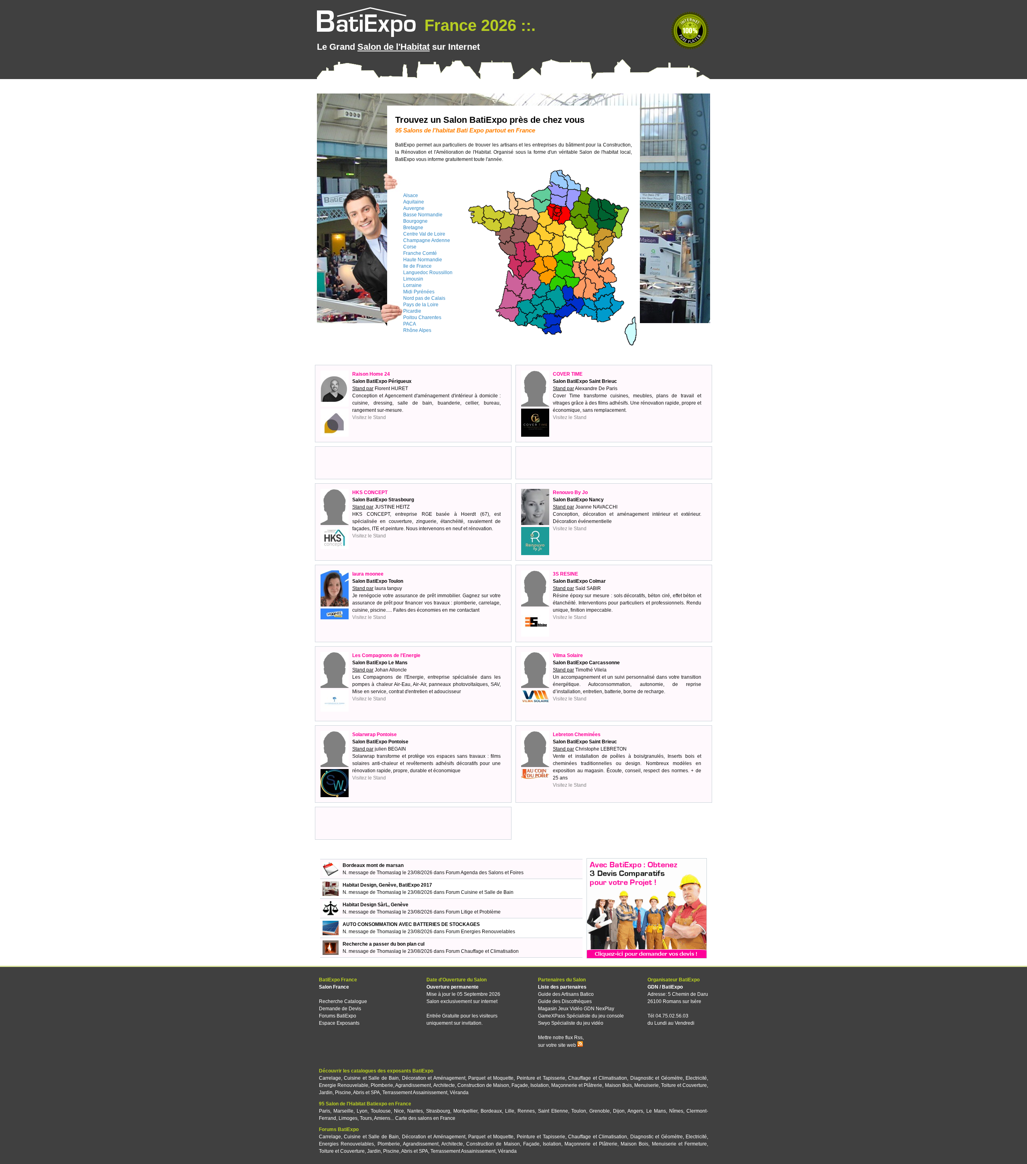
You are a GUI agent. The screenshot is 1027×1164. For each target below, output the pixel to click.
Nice (399, 1111)
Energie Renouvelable (343, 1085)
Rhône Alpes (417, 330)
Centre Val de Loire (424, 234)
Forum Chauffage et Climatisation (482, 951)
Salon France (334, 987)
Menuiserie (646, 1085)
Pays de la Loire (420, 304)
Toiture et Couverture (684, 1085)
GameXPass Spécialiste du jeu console (581, 1016)
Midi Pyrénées (418, 292)
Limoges (348, 1118)
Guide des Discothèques (565, 1001)
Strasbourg (438, 1111)
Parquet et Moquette (491, 1078)
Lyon (362, 1111)
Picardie (412, 311)
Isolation (539, 1085)
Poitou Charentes (422, 317)
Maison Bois (618, 1085)
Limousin (413, 279)
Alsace (410, 195)
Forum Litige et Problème (473, 912)
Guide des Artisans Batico (566, 994)
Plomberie (382, 1085)
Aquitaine (413, 202)
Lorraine (412, 285)
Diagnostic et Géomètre (656, 1078)
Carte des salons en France (425, 1118)
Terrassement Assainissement (414, 1092)
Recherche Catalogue (343, 1001)
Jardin (326, 1092)
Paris (324, 1111)
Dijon (619, 1111)
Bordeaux (491, 1111)
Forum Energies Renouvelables (480, 931)
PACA (409, 324)
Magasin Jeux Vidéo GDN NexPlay (576, 1008)
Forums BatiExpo (337, 1016)
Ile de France (417, 266)
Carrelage (330, 1078)
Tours (366, 1118)
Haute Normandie (422, 260)
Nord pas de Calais (424, 298)
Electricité (696, 1078)
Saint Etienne (553, 1111)
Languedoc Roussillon (428, 272)
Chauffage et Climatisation (597, 1078)
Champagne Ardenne (426, 240)
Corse (409, 247)
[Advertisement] (413, 463)
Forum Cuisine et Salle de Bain (480, 892)
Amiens (382, 1118)
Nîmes (676, 1111)
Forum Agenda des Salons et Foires (485, 872)
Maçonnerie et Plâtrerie (576, 1085)
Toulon (578, 1111)
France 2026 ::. (478, 25)
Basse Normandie (422, 215)
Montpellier (465, 1111)
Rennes (526, 1111)
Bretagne (413, 227)
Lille (509, 1111)
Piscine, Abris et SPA (357, 1092)
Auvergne (413, 208)
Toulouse (381, 1111)
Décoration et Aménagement (433, 1078)
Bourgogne (415, 221)
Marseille (343, 1111)
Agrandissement (413, 1085)
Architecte (444, 1085)
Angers (635, 1111)
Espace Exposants (339, 1023)
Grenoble (599, 1111)
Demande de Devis (340, 1008)
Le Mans (656, 1111)
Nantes (415, 1111)
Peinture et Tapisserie (541, 1078)
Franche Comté (420, 253)
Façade (519, 1085)
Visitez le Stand (369, 417)
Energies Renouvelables (346, 1144)
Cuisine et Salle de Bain (371, 1078)
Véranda (459, 1092)
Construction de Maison (483, 1085)
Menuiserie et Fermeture (679, 1144)
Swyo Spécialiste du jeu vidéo (570, 1023)
